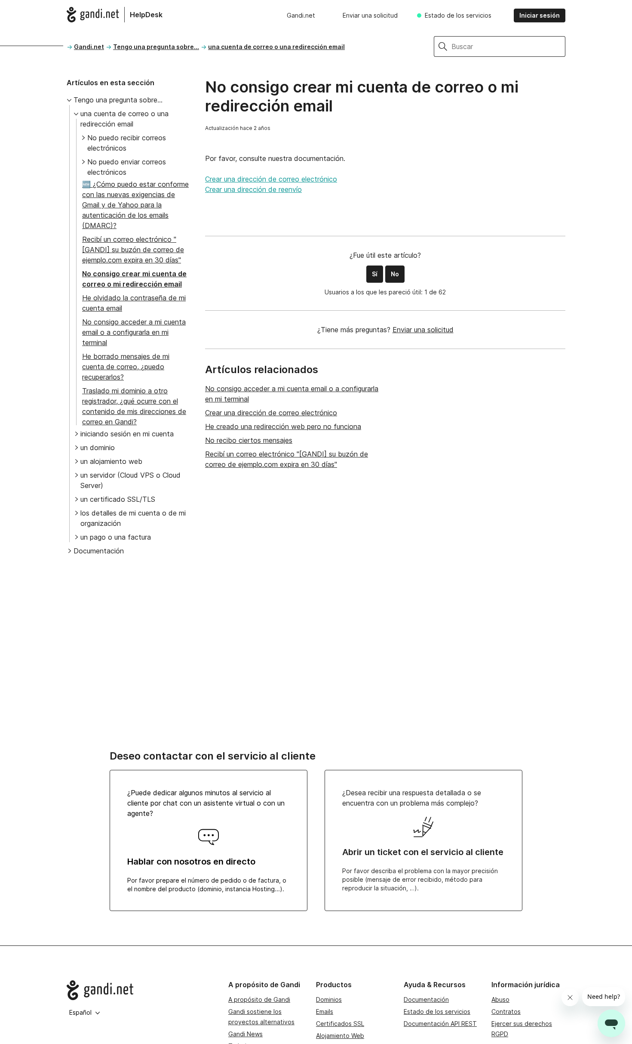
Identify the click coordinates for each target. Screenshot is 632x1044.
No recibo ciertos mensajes (248, 440)
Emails (324, 1011)
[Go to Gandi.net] (141, 990)
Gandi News (245, 1034)
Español (80, 1012)
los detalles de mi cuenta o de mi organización (133, 518)
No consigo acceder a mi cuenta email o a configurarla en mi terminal (134, 332)
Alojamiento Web (340, 1035)
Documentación (99, 551)
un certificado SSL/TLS (117, 499)
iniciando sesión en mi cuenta (127, 433)
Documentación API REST (440, 1023)
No (395, 274)
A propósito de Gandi (259, 999)
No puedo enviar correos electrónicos (126, 167)
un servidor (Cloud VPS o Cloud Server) (130, 480)
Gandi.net (301, 15)
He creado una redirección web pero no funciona (283, 426)
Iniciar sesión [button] (539, 15)
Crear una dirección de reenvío (253, 189)
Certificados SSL (340, 1023)
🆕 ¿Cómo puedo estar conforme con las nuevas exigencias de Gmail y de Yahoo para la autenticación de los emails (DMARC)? (135, 205)
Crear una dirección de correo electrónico (271, 179)
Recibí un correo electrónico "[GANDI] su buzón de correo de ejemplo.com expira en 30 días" (133, 249)
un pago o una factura (115, 537)
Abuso (500, 999)
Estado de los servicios (458, 15)
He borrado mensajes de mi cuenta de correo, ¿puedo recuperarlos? (125, 366)
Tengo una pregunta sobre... (156, 46)
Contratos (506, 1011)
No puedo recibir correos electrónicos (126, 142)
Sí (374, 274)
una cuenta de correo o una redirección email (276, 46)
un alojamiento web (111, 461)
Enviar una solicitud (370, 15)
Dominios (329, 999)
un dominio (97, 447)
